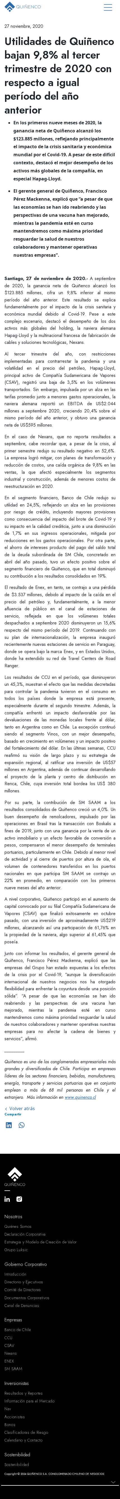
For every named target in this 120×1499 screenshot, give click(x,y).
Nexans (10, 1353)
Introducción (15, 1274)
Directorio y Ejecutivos (23, 1282)
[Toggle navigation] (108, 7)
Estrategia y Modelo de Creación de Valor (40, 1242)
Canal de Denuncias (21, 1305)
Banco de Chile (17, 1329)
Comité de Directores (22, 1290)
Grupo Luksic (16, 1250)
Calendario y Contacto (23, 1440)
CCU (8, 1338)
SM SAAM (13, 1369)
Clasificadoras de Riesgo (26, 1432)
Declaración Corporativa (25, 1234)
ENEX (9, 1361)
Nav (7, 1409)
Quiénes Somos (18, 1226)
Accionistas (14, 1417)
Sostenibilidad (16, 1464)
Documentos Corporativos (27, 1298)
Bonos (10, 1424)
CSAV (9, 1345)
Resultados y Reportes (23, 1393)
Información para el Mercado (29, 1401)
